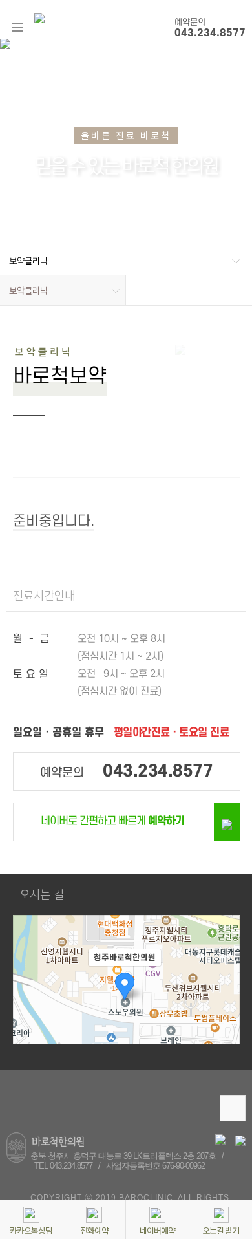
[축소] (224, 1002)
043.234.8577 (210, 33)
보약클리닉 (28, 261)
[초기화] (224, 1027)
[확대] (224, 981)
